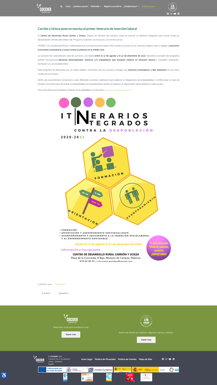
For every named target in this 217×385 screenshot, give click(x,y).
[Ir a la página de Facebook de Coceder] (163, 359)
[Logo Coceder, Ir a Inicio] (44, 8)
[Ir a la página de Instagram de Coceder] (166, 359)
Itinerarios (60, 284)
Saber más (71, 334)
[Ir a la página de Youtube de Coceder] (170, 359)
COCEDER (54, 356)
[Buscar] (61, 6)
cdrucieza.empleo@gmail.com (118, 90)
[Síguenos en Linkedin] (173, 359)
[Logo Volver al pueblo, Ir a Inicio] (172, 7)
